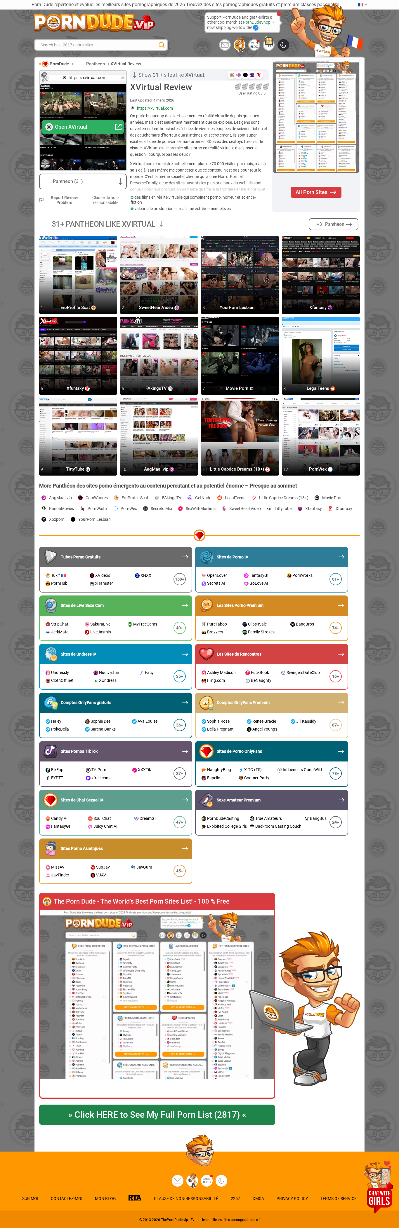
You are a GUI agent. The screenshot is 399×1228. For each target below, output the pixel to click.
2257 (235, 1198)
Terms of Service (338, 1198)
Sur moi (30, 1198)
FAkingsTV (156, 388)
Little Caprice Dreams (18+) (237, 469)
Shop (269, 46)
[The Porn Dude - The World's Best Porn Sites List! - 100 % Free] (157, 1004)
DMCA (258, 1198)
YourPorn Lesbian (238, 307)
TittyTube (76, 469)
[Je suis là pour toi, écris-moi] (225, 45)
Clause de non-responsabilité (105, 200)
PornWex (318, 469)
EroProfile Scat (75, 307)
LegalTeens (318, 388)
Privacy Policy (292, 1198)
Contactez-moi (66, 1198)
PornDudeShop (257, 22)
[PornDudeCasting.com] (239, 45)
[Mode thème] (221, 1181)
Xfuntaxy (76, 388)
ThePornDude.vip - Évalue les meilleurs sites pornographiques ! (210, 1220)
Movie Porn (237, 388)
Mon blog (254, 45)
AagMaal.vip (156, 469)
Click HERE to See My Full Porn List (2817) (157, 1115)
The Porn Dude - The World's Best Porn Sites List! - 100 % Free (142, 901)
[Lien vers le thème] (283, 45)
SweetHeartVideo (156, 307)
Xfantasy (318, 307)
